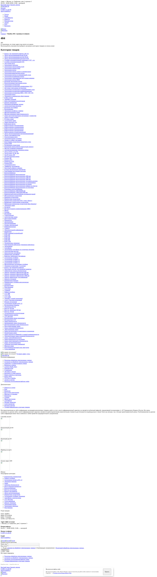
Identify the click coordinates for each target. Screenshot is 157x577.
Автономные (8, 246)
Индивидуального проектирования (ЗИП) (17, 209)
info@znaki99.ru (5, 11)
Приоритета (8, 220)
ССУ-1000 (7, 297)
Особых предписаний (11, 225)
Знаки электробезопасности (13, 337)
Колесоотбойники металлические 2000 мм (17, 179)
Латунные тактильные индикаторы (15, 88)
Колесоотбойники (10, 173)
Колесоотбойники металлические (14, 174)
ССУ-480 (7, 293)
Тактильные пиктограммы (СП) (14, 66)
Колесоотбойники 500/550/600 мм (14, 191)
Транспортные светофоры (12, 253)
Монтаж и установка (10, 394)
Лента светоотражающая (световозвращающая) (19, 133)
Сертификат (8, 400)
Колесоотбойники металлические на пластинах (19, 187)
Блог (5, 389)
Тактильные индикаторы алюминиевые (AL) (18, 86)
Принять (107, 571)
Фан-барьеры (8, 507)
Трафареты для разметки (12, 166)
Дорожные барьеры (10, 481)
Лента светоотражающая (12, 493)
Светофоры (7, 248)
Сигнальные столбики (11, 257)
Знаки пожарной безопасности (13, 328)
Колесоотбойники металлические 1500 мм (17, 177)
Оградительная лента (11, 137)
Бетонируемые (8, 285)
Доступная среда (9, 63)
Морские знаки (9, 346)
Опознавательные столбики (13, 138)
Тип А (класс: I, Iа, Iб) (11, 151)
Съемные (7, 290)
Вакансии (7, 391)
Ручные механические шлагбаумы (15, 169)
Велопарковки (8, 109)
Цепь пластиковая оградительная (14, 101)
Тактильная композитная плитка (14, 73)
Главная (3, 34)
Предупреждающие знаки (12, 326)
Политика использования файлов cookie (16, 381)
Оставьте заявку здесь (23, 354)
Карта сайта (8, 376)
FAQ (5, 24)
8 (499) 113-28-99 (6, 9)
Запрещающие (8, 222)
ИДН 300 (7, 235)
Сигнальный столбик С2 (12, 261)
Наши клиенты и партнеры (12, 375)
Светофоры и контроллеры (12, 498)
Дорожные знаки (9, 205)
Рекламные (7, 213)
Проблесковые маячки (11, 315)
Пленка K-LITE (9, 161)
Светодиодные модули (11, 251)
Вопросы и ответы (10, 365)
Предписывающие (10, 223)
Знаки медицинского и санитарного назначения (19, 331)
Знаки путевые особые (11, 117)
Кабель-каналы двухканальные (14, 125)
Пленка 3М (7, 158)
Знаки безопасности (10, 321)
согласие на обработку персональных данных (21, 548)
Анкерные (7, 284)
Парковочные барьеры (11, 280)
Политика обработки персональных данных (18, 360)
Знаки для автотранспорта (12, 342)
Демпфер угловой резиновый (13, 298)
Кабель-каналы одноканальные (14, 127)
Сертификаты (8, 17)
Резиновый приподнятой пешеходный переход (18, 146)
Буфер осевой (8, 97)
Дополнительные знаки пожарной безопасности (19, 336)
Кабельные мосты (9, 124)
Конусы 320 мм (9, 308)
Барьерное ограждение (11, 197)
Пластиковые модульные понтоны (15, 171)
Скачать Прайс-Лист (10, 366)
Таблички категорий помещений (14, 344)
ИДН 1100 (7, 241)
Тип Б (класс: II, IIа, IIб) (11, 153)
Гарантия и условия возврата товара (15, 363)
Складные (7, 288)
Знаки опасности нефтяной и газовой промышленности (21, 334)
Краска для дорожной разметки (14, 267)
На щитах (7, 207)
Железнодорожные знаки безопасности (16, 114)
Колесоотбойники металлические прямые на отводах (20, 186)
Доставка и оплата (10, 371)
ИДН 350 (7, 236)
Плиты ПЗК (8, 143)
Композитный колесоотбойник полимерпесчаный (19, 194)
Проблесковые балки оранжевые (14, 318)
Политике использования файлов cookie (62, 573)
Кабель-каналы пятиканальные (14, 129)
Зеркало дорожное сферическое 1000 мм (16, 275)
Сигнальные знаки (10, 120)
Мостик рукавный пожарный (13, 148)
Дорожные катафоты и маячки (13, 111)
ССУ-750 (7, 295)
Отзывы (6, 397)
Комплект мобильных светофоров (14, 256)
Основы (6, 212)
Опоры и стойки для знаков (13, 140)
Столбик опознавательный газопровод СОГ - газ (19, 60)
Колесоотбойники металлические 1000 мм (17, 176)
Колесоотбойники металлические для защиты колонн (21, 181)
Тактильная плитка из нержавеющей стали (17, 75)
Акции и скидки (9, 380)
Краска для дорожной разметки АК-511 (16, 53)
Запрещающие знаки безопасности (15, 323)
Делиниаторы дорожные (12, 243)
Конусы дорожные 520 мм (12, 310)
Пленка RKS (8, 163)
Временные (8, 231)
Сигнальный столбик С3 (12, 262)
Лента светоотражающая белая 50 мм (15, 55)
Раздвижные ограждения (12, 145)
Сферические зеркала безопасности (15, 271)
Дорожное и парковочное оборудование (16, 96)
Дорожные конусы (10, 306)
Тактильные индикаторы (12, 84)
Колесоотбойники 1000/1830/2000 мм (16, 192)
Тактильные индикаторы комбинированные (18, 91)
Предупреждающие (10, 218)
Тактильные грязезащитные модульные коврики (19, 78)
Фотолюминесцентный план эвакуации (16, 347)
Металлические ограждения (13, 195)
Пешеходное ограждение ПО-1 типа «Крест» (18, 200)
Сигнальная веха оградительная (14, 313)
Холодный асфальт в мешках (13, 168)
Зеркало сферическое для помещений (15, 277)
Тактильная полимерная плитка (14, 76)
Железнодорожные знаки (12, 112)
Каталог (3, 8)
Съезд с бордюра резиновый (13, 300)
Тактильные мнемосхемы (12, 68)
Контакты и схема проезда (12, 373)
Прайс (6, 16)
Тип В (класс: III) (9, 155)
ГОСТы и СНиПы (10, 378)
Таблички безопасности (11, 485)
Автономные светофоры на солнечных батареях (19, 249)
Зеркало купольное (10, 279)
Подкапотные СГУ (10, 320)
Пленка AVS (8, 160)
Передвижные (8, 287)
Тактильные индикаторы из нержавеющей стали (19, 89)
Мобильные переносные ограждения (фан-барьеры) (20, 204)
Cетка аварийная (9, 349)
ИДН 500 (7, 238)
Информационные (10, 226)
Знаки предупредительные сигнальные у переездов (20, 115)
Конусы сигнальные (10, 489)
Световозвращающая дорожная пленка (16, 150)
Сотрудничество (9, 404)
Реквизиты (7, 396)
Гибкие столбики (9, 292)
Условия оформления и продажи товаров (17, 407)
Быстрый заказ (5, 5)
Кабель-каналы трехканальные (13, 130)
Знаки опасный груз (10, 122)
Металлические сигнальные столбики (16, 264)
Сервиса (7, 228)
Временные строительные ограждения (16, 202)
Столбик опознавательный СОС (14, 62)
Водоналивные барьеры (11, 305)
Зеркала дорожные (10, 503)
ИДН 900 (7, 240)
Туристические (9, 215)
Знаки (6, 483)
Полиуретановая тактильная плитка (15, 83)
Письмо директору (10, 402)
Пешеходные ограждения (12, 199)
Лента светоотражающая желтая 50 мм (16, 57)
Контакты (7, 26)
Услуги (6, 14)
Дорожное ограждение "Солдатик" (15, 266)
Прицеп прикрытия (10, 102)
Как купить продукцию (11, 392)
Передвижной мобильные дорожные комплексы (19, 244)
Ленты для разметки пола (12, 135)
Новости (7, 19)
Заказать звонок (15, 5)
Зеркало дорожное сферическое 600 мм (16, 272)
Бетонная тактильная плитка (13, 81)
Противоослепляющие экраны (13, 104)
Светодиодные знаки (10, 217)
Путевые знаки (9, 119)
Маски (6, 210)
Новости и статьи (9, 387)
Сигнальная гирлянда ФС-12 (13, 303)
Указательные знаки (10, 333)
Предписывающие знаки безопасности (16, 324)
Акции (6, 22)
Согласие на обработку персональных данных (18, 362)
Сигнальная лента (10, 164)
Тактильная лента (9, 94)
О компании (8, 370)
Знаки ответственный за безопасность (16, 341)
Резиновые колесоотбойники (13, 189)
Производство (8, 21)
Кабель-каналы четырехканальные (15, 132)
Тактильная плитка (10, 70)
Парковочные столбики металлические (16, 282)
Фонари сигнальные (10, 302)
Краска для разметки (10, 491)
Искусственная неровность (12, 486)
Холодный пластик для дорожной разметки (17, 269)
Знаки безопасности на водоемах (14, 339)
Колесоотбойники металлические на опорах (18, 184)
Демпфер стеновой (10, 99)
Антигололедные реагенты (12, 106)
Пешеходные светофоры (11, 254)
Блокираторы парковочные (12, 476)
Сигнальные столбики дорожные (14, 496)
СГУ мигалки (8, 316)
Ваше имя (4, 544)
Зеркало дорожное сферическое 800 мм (16, 274)
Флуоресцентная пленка (11, 156)
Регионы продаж (9, 405)
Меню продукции (9, 399)
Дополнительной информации (13, 230)
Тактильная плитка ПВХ (12, 80)
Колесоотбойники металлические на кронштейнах (20, 182)
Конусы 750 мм (9, 311)
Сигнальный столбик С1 (12, 259)
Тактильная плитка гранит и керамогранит (17, 71)
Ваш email (4, 546)
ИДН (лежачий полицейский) (13, 233)
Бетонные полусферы (11, 107)
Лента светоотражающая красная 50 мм (16, 58)
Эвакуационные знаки (11, 329)
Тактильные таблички (11, 65)
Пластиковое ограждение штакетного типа (17, 142)
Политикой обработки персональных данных (70, 548)
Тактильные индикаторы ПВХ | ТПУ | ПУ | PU (18, 93)
